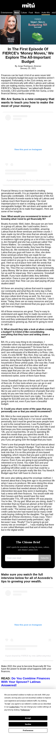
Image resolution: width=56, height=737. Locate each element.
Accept (28, 718)
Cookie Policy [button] (14, 707)
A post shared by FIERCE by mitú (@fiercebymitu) (28, 656)
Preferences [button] (25, 710)
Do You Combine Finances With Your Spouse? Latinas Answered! (25, 682)
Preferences (28, 731)
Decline (28, 724)
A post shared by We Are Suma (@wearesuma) (28, 180)
